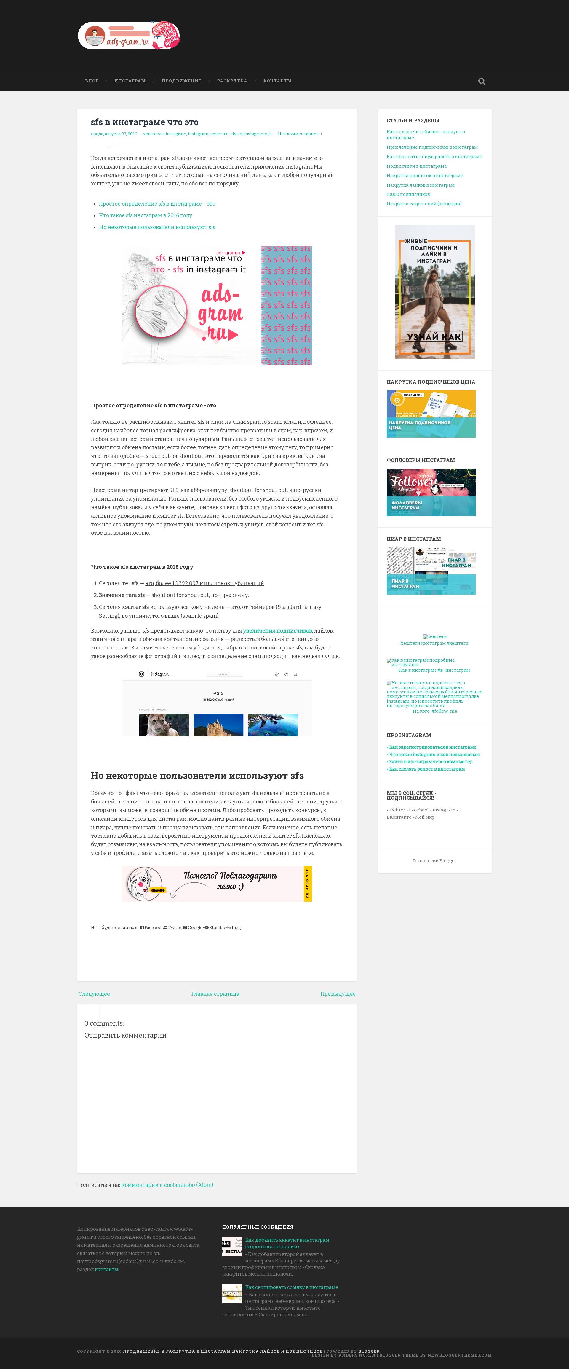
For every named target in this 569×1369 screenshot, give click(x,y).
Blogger (369, 1351)
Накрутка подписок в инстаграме (425, 175)
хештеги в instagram (164, 133)
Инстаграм (130, 81)
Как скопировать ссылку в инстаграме (291, 1287)
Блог (91, 81)
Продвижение (181, 81)
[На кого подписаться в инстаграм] (435, 694)
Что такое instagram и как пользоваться (434, 754)
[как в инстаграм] (435, 662)
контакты (106, 1269)
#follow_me (444, 711)
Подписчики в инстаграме (417, 166)
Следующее (94, 994)
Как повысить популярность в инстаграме (434, 156)
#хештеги (458, 643)
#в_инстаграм (453, 670)
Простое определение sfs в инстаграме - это (157, 204)
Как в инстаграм (418, 670)
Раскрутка (232, 81)
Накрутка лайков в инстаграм (421, 185)
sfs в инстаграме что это (145, 122)
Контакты (277, 81)
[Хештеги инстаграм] (435, 636)
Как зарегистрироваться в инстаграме (433, 747)
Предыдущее (338, 994)
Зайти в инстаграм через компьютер (431, 761)
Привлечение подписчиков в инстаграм (432, 147)
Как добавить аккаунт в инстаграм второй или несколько (287, 1243)
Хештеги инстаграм (423, 643)
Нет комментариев (298, 133)
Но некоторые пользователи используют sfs (157, 227)
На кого (421, 711)
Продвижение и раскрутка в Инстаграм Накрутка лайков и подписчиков (223, 1351)
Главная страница (215, 994)
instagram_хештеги (208, 133)
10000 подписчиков (408, 194)
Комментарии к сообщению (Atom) (167, 1185)
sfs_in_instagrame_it (251, 133)
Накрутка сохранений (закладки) (424, 204)
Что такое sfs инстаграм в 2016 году (145, 215)
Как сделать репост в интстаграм (427, 769)
